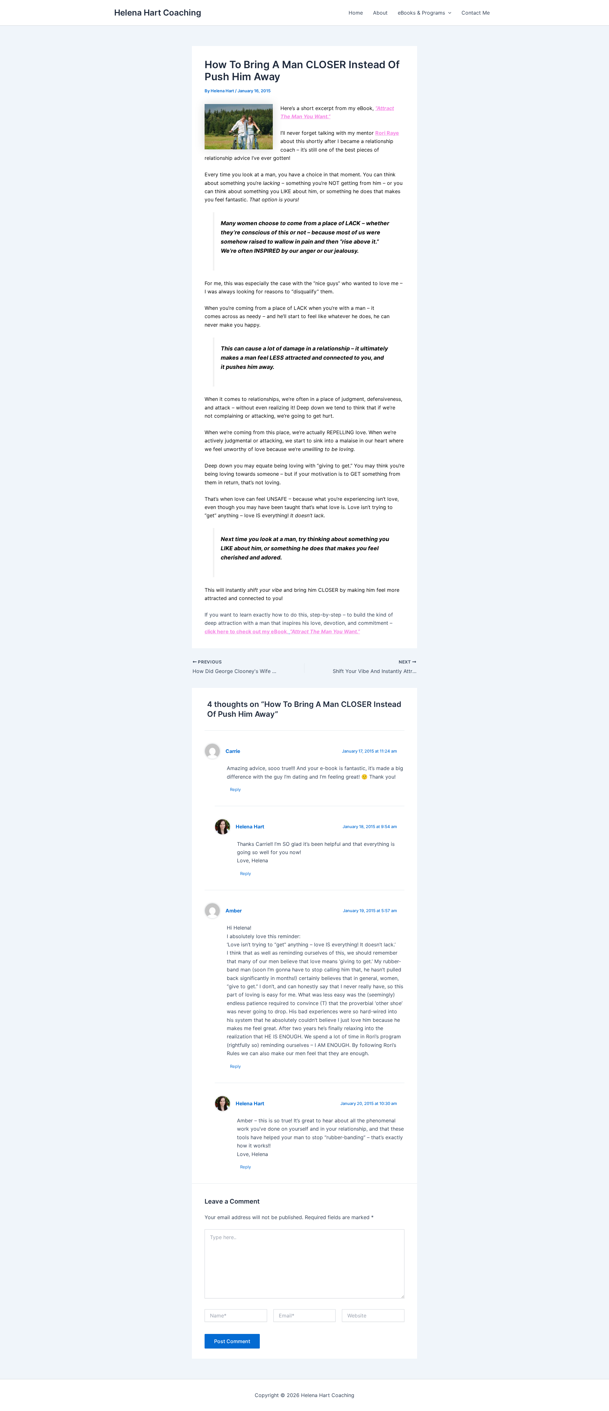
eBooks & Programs (421, 13)
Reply (235, 789)
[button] (448, 12)
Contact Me (476, 13)
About (380, 13)
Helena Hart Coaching (157, 12)
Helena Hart (250, 827)
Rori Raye (387, 133)
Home (356, 13)
